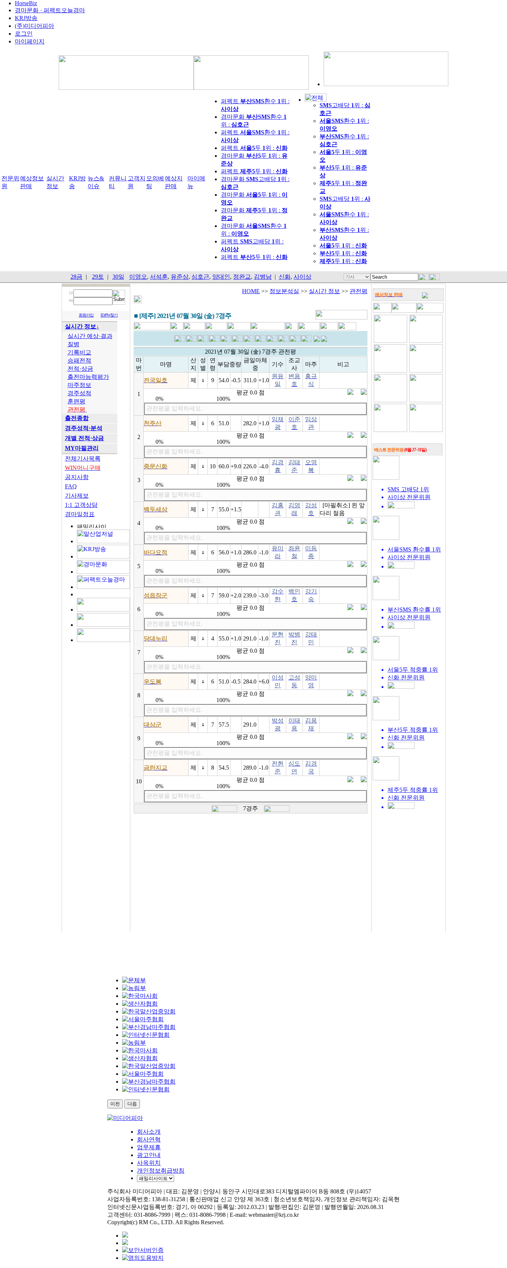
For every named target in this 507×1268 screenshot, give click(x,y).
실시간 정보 (324, 291)
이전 (115, 1104)
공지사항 (77, 477)
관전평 (358, 291)
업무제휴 (149, 1147)
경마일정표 (80, 514)
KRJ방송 (26, 18)
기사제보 (77, 495)
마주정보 (79, 385)
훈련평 (76, 401)
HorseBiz (26, 3)
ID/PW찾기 (109, 315)
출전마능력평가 (88, 377)
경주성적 (79, 393)
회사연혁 (149, 1139)
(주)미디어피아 (34, 26)
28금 (76, 276)
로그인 (24, 33)
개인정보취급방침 (160, 1170)
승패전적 (79, 360)
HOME (251, 291)
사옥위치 (149, 1163)
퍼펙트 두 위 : (254, 148)
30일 (118, 276)
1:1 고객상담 (81, 505)
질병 (73, 344)
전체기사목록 (83, 458)
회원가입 (86, 315)
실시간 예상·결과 (90, 336)
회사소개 (149, 1131)
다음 (132, 1104)
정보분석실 (284, 291)
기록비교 (79, 352)
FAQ (71, 486)
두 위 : (343, 245)
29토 (98, 276)
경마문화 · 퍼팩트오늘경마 (50, 10)
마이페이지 (30, 41)
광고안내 (149, 1155)
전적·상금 (80, 369)
